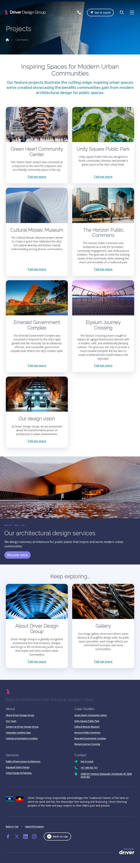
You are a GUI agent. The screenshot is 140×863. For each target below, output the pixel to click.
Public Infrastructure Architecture (23, 761)
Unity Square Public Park (86, 721)
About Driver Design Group (20, 715)
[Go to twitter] (17, 836)
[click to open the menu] (132, 12)
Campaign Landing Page (18, 732)
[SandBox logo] (26, 12)
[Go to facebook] (8, 836)
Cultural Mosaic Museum (87, 726)
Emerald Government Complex (90, 738)
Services (12, 755)
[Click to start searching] (122, 12)
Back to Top (12, 826)
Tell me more (37, 177)
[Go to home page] (7, 39)
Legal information (34, 826)
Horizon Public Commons (87, 732)
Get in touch (102, 12)
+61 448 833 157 (89, 767)
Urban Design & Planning (19, 773)
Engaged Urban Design (18, 767)
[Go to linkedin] (25, 836)
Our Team (11, 721)
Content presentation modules (22, 738)
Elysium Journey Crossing (87, 744)
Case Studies (84, 709)
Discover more (17, 555)
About (10, 709)
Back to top (60, 836)
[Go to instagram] (34, 836)
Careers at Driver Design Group (22, 726)
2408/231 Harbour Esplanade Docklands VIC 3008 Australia (106, 775)
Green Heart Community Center (90, 715)
